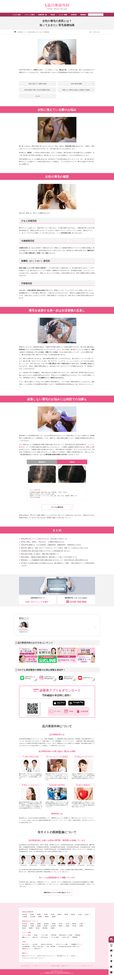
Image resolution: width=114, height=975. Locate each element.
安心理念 (35, 944)
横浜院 (73, 914)
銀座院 (59, 914)
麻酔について (26, 937)
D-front (73, 956)
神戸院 (74, 926)
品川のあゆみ (44, 937)
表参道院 (46, 924)
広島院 (81, 926)
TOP (22, 966)
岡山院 (24, 928)
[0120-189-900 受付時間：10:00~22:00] (111, 945)
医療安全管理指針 (55, 966)
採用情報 (74, 937)
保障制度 (77, 935)
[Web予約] (111, 939)
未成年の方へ (37, 948)
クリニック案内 (26, 935)
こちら (58, 872)
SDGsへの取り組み (38, 946)
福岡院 (54, 916)
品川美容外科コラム (21, 32)
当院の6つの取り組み (47, 944)
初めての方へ (26, 944)
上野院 (46, 914)
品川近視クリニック (62, 956)
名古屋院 (32, 916)
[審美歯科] (111, 967)
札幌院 (39, 926)
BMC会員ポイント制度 (65, 935)
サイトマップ (77, 966)
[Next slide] (95, 627)
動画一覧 (35, 937)
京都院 (67, 926)
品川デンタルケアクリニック (46, 956)
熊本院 (37, 928)
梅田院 (47, 916)
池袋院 (39, 914)
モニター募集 (63, 15)
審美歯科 (83, 15)
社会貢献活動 (26, 946)
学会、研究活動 (51, 946)
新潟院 (46, 926)
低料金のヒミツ (26, 948)
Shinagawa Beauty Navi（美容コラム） (69, 946)
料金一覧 (27, 966)
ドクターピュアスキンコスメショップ (32, 958)
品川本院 (24, 914)
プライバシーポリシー (44, 966)
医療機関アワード (76, 944)
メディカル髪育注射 (34, 490)
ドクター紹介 (16, 15)
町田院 (66, 914)
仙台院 (86, 914)
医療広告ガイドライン (66, 966)
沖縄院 (52, 928)
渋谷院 (52, 914)
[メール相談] (111, 950)
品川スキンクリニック (28, 956)
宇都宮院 (24, 926)
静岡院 (40, 916)
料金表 (36, 935)
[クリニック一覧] (111, 961)
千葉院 (32, 926)
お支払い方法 (65, 937)
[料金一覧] (111, 955)
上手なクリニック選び (62, 944)
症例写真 (74, 15)
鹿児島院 (45, 928)
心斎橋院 (24, 916)
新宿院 (32, 914)
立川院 (67, 924)
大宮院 (80, 914)
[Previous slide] (18, 627)
